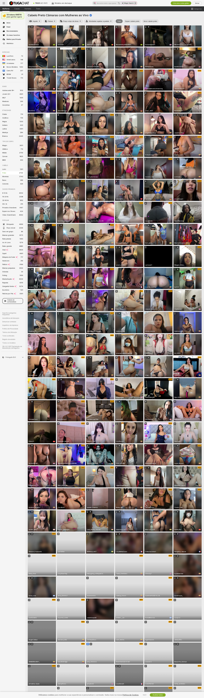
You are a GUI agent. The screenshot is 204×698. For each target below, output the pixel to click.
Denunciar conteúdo (9, 322)
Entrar (197, 3)
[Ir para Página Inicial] (19, 3)
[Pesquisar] (119, 3)
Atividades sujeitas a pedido (99, 21)
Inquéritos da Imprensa (10, 325)
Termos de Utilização (9, 332)
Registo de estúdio (8, 339)
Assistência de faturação (10, 318)
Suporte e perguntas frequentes (9, 313)
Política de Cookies (131, 695)
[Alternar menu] (4, 3)
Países (50, 21)
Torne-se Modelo (8, 336)
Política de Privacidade (10, 329)
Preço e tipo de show (71, 21)
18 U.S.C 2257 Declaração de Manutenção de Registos (12, 347)
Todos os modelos (9, 343)
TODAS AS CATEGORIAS (11, 301)
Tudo (119, 21)
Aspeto (35, 21)
